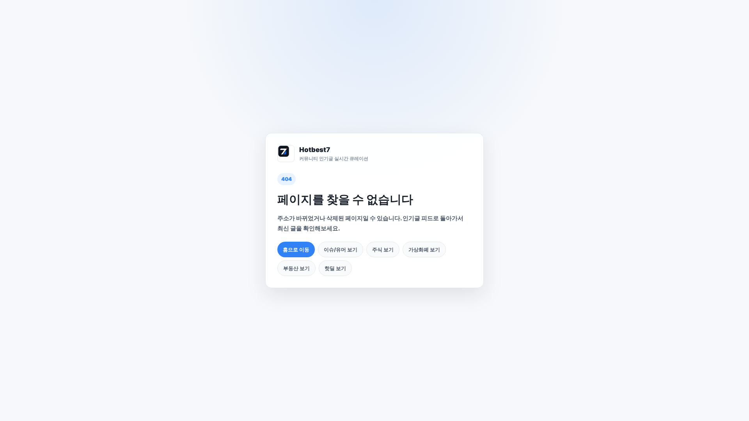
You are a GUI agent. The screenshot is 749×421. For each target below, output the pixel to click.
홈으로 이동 (296, 249)
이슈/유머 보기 (340, 249)
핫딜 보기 (335, 268)
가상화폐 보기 (424, 249)
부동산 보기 (296, 268)
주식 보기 (383, 249)
